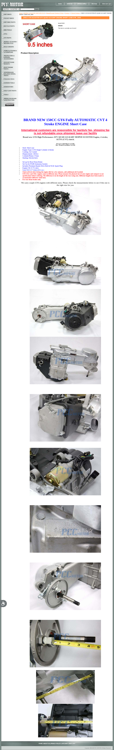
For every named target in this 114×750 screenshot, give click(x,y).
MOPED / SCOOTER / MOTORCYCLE (34, 13)
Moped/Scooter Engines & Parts (55, 13)
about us (69, 4)
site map (94, 4)
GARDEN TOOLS (9, 83)
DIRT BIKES (7, 14)
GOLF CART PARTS (10, 91)
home (60, 4)
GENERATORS (8, 87)
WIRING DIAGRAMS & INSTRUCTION (10, 99)
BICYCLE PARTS (9, 26)
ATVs (5, 34)
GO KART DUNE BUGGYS (9, 63)
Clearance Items (9, 79)
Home (20, 13)
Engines (67, 13)
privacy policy (81, 4)
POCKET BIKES (9, 18)
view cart (105, 4)
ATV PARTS (7, 38)
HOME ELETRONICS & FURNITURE (10, 51)
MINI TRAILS (8, 30)
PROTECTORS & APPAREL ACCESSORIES (9, 57)
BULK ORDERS (9, 47)
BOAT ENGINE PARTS (8, 68)
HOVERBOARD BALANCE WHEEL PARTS (10, 74)
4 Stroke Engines (75, 13)
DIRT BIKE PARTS (9, 22)
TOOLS (6, 94)
